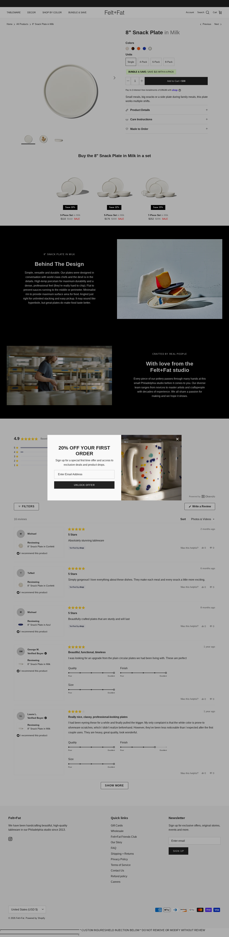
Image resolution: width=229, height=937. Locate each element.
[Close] (177, 439)
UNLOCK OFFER (84, 485)
